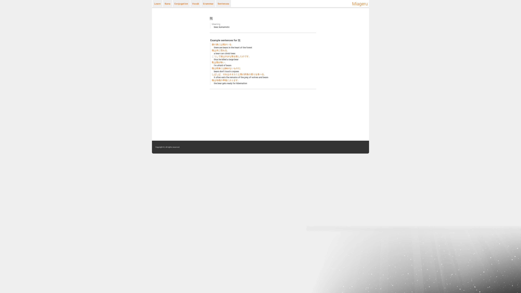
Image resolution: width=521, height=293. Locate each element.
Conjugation (181, 3)
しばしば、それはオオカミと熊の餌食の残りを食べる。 (239, 74)
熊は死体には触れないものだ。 (227, 68)
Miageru (360, 4)
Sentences (223, 3)
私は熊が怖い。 (219, 62)
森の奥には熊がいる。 (223, 44)
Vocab (195, 3)
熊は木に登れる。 (220, 50)
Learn (157, 3)
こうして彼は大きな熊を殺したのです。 (231, 56)
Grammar (208, 3)
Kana (167, 3)
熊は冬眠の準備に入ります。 (226, 80)
